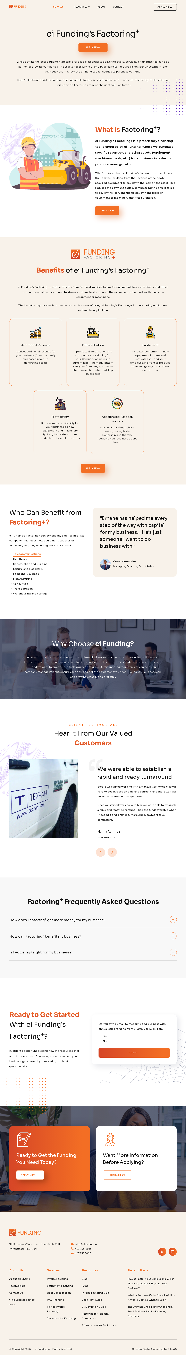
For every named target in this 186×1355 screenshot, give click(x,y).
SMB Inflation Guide (94, 1306)
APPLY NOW (165, 7)
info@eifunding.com (87, 1244)
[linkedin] (173, 1252)
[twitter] (162, 1252)
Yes (105, 1036)
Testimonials (17, 1286)
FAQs (85, 1286)
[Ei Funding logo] (25, 1229)
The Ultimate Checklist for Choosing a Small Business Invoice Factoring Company (150, 1311)
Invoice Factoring (57, 1279)
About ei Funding (19, 1279)
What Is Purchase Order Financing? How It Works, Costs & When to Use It (151, 1297)
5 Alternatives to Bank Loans (99, 1325)
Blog (84, 1279)
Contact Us (16, 1293)
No (105, 1041)
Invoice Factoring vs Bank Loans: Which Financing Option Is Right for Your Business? (151, 1284)
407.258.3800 (83, 1253)
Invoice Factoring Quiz (95, 1293)
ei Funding (41, 1349)
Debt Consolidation (59, 1293)
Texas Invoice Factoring (61, 1318)
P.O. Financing (55, 1299)
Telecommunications (27, 553)
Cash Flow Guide (92, 1299)
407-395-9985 (83, 1248)
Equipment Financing (60, 1286)
